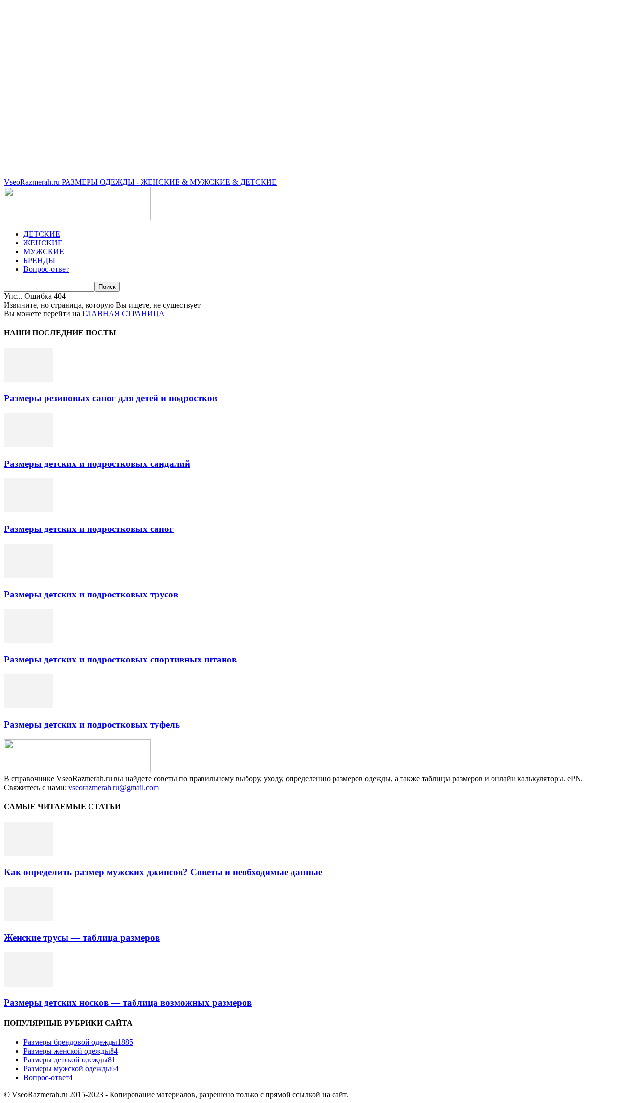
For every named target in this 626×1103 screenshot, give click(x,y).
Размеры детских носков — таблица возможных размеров (128, 1002)
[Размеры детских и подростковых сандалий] (28, 445)
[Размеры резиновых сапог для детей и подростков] (28, 379)
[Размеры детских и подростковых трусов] (28, 575)
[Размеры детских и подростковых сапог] (28, 510)
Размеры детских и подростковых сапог (89, 529)
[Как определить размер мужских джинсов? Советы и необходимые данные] (28, 853)
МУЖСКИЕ (43, 251)
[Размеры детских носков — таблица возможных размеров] (28, 984)
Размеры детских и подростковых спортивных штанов (120, 659)
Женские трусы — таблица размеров (82, 937)
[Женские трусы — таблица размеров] (28, 918)
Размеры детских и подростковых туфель (92, 724)
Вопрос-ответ (46, 269)
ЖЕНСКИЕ (43, 243)
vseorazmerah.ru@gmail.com (113, 787)
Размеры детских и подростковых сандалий (97, 464)
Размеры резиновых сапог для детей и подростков (110, 398)
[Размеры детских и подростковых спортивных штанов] (28, 640)
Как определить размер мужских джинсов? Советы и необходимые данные (163, 872)
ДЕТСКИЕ (41, 234)
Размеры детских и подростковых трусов (91, 594)
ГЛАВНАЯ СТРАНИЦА (123, 313)
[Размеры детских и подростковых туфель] (28, 706)
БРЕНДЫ (39, 260)
